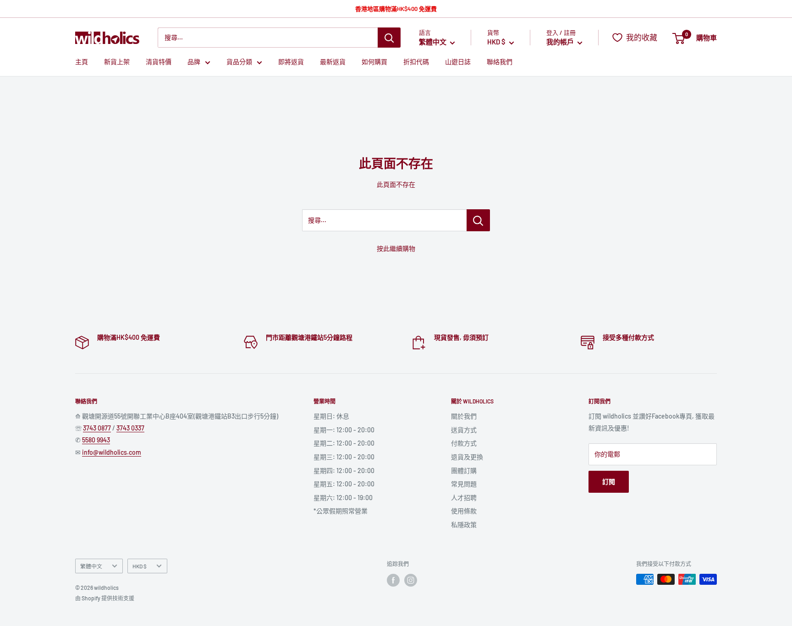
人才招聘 (464, 497)
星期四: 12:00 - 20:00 (344, 470)
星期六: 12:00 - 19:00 (343, 497)
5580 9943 (96, 440)
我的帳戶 (560, 42)
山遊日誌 (458, 62)
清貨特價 (158, 62)
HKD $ (139, 566)
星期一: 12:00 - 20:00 (344, 430)
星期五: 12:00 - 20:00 (344, 484)
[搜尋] (389, 37)
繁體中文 (91, 566)
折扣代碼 (416, 62)
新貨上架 (117, 62)
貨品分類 (239, 62)
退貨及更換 (467, 457)
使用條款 (464, 511)
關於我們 (464, 416)
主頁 (81, 62)
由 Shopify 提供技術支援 (104, 598)
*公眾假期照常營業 (341, 511)
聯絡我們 (499, 62)
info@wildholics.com (111, 452)
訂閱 (608, 481)
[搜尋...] (478, 220)
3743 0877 (97, 428)
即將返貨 (291, 62)
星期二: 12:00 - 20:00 (344, 443)
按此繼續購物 (396, 248)
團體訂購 (464, 470)
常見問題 (464, 484)
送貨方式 (464, 430)
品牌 (193, 62)
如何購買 (374, 62)
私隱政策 (464, 524)
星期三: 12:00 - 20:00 (344, 457)
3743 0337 (130, 428)
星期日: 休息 (331, 416)
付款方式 (464, 443)
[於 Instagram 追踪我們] (410, 580)
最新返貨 (333, 62)
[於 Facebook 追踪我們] (393, 580)
